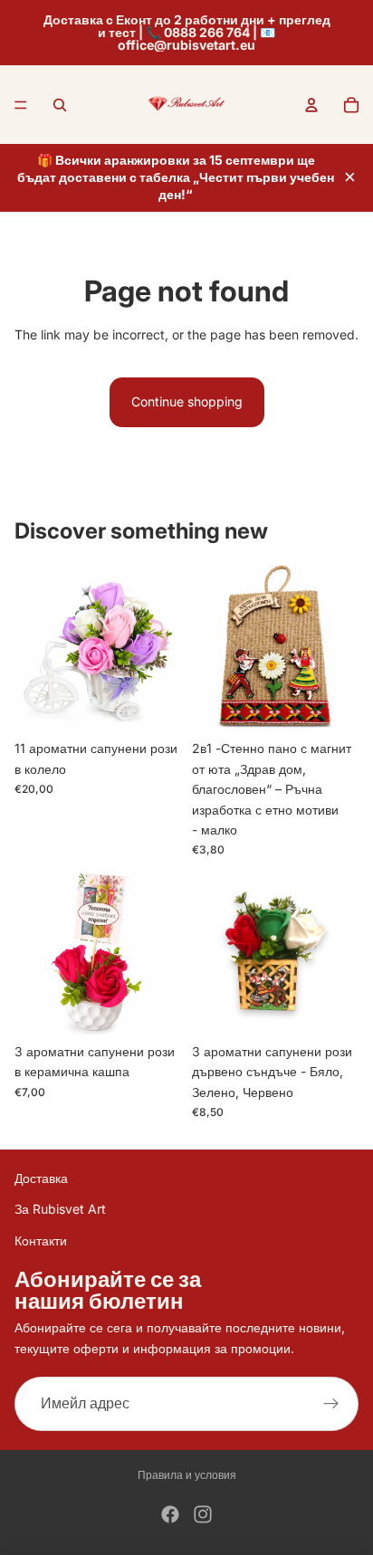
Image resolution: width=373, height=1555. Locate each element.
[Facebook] (170, 1514)
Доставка (41, 1178)
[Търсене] (60, 105)
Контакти (40, 1240)
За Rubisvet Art (60, 1208)
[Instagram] (203, 1514)
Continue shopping (187, 401)
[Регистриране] (331, 1404)
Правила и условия (187, 1475)
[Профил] (311, 105)
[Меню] (21, 105)
